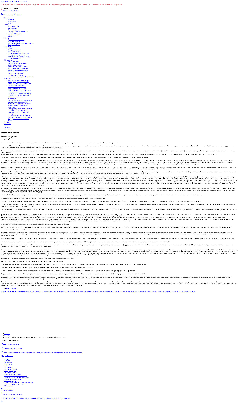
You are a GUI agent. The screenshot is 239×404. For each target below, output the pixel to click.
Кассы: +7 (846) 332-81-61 (11, 10)
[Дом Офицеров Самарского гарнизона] (14, 1)
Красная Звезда (11, 288)
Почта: (42, 352)
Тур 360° (18, 15)
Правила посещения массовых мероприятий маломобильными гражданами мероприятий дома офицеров (35, 398)
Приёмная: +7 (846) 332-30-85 (11, 348)
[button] (7, 18)
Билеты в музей (7, 15)
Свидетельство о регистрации (11, 394)
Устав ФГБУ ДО (7, 390)
